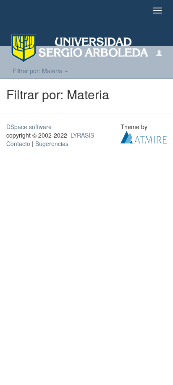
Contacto (18, 143)
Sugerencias (51, 143)
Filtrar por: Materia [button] (38, 70)
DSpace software (29, 126)
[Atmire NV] (144, 136)
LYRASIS (82, 135)
